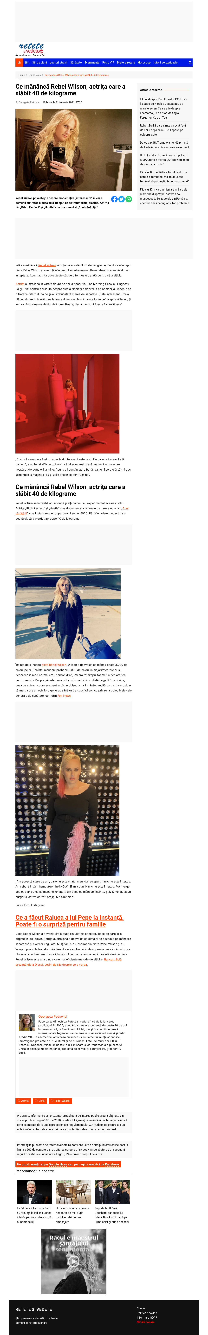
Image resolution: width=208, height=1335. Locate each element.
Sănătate (76, 62)
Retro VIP (108, 62)
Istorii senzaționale (166, 62)
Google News (58, 1164)
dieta (42, 1100)
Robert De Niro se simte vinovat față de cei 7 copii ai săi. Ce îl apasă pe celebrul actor (163, 130)
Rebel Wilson (47, 265)
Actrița (19, 284)
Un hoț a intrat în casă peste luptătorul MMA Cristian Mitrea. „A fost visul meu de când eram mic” (164, 160)
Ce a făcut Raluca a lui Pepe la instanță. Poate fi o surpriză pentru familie (69, 921)
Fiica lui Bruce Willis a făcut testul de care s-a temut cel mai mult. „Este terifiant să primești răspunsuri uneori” (164, 177)
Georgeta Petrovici (29, 102)
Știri (26, 62)
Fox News (64, 695)
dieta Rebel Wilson (54, 664)
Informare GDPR (147, 1317)
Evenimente (92, 62)
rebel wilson (62, 1100)
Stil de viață (39, 62)
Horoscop (144, 62)
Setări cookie (146, 1322)
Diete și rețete (126, 62)
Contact (142, 1308)
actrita (25, 1100)
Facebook (112, 1164)
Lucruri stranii (58, 62)
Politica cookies (147, 1313)
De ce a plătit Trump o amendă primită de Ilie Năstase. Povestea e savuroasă (164, 145)
